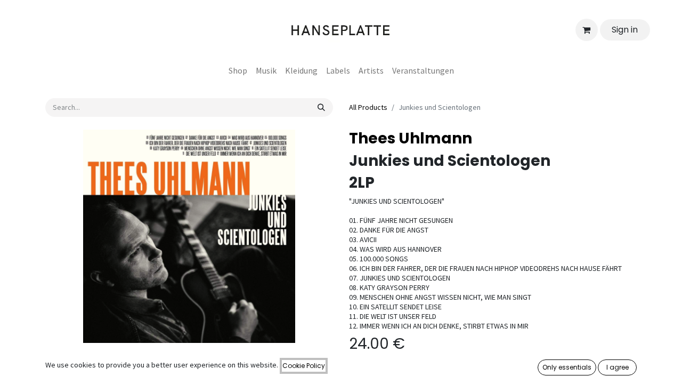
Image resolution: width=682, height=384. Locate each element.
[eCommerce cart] (586, 30)
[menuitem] (237, 70)
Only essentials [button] (566, 367)
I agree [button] (617, 367)
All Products (368, 107)
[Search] (321, 107)
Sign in (625, 29)
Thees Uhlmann (410, 138)
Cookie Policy (303, 365)
